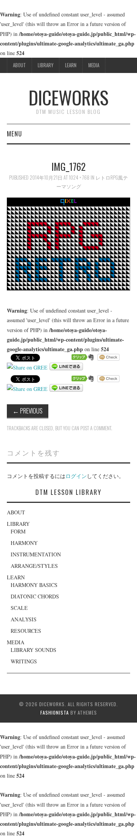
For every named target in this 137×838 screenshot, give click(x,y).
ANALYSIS (24, 619)
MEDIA (93, 65)
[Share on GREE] (27, 367)
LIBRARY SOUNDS (33, 649)
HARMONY (24, 542)
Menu (14, 133)
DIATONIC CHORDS (35, 596)
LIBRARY (45, 65)
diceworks (68, 97)
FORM (18, 531)
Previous (28, 410)
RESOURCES (26, 630)
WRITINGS (24, 661)
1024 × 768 (79, 177)
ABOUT (19, 65)
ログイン (76, 476)
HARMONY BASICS (34, 584)
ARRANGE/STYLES (34, 565)
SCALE (19, 607)
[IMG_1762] (68, 243)
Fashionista (54, 712)
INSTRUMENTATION (36, 554)
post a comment (95, 428)
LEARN (70, 65)
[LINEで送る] (66, 367)
